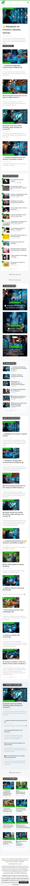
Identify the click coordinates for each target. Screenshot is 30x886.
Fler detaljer (15, 884)
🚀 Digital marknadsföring (9, 154)
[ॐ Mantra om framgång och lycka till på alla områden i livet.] (6, 196)
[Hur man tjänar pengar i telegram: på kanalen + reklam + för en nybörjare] (6, 188)
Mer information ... (8, 46)
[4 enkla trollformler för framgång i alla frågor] (6, 257)
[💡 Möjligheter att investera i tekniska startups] (15, 16)
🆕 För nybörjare (7, 92)
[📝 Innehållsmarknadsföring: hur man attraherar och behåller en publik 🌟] (15, 148)
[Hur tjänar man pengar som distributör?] (6, 243)
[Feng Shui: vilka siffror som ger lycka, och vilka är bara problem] (6, 216)
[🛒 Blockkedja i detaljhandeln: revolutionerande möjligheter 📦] (15, 56)
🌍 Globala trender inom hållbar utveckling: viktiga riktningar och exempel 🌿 (12, 127)
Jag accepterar (23, 882)
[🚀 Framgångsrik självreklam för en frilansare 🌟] (6, 391)
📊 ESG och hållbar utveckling (9, 598)
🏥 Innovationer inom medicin (9, 822)
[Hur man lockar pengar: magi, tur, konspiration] (6, 209)
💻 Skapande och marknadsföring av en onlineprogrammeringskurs (15, 352)
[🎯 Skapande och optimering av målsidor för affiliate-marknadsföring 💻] (6, 404)
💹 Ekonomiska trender (9, 122)
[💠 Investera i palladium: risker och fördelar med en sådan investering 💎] (11, 654)
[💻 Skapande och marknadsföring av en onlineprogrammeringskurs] (6, 383)
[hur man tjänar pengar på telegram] (6, 181)
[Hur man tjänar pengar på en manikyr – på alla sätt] (6, 230)
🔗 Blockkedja (7, 62)
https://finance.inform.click (22, 866)
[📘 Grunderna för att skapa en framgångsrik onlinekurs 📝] (6, 398)
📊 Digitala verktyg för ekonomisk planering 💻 (15, 330)
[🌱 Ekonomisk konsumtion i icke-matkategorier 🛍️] (11, 602)
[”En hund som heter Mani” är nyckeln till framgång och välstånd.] (6, 264)
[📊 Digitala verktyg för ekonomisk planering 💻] (15, 322)
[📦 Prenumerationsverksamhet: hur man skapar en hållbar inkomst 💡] (15, 86)
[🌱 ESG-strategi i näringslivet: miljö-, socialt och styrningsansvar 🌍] (8, 836)
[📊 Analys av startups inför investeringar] (11, 627)
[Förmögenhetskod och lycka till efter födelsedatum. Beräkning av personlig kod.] (6, 250)
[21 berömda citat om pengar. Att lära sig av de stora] (6, 236)
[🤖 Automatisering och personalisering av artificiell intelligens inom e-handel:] (21, 803)
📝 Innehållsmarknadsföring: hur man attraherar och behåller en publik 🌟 (19, 368)
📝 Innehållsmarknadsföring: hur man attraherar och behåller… (15, 306)
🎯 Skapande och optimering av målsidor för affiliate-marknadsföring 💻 (19, 404)
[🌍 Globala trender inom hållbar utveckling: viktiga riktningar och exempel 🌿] (15, 116)
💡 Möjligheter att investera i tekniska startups (12, 29)
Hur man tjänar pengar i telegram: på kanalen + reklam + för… (18, 188)
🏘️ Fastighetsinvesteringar (9, 8)
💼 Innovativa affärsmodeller (9, 552)
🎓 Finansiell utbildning (15, 325)
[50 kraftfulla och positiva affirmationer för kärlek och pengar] (6, 202)
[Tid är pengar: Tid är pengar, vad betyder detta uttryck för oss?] (6, 223)
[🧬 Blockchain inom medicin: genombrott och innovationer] (8, 820)
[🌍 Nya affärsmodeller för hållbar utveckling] (11, 557)
